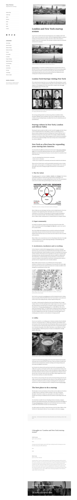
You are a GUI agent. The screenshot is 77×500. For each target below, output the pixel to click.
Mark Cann (34, 456)
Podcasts (7, 19)
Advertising (8, 43)
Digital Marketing (9, 61)
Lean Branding (8, 63)
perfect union (36, 176)
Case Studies (8, 54)
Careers (7, 52)
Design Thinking (9, 58)
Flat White (45, 359)
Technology (8, 72)
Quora (62, 409)
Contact (7, 28)
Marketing (8, 65)
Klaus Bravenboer (51, 416)
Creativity (8, 56)
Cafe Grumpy (62, 382)
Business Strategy (9, 49)
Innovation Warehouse (45, 306)
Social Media (8, 67)
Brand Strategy (8, 45)
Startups (7, 70)
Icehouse (49, 249)
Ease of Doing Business (38, 403)
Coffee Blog (8, 14)
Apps (7, 24)
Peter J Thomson (9, 4)
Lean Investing (58, 416)
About (7, 17)
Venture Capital (9, 74)
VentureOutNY (35, 67)
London (57, 130)
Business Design (9, 47)
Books (7, 21)
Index (7, 26)
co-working (45, 296)
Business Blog (8, 12)
